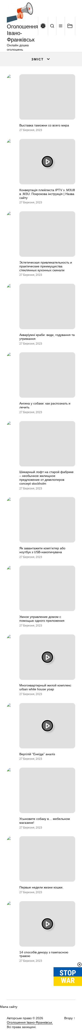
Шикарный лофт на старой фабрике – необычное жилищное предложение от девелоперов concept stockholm (46, 477)
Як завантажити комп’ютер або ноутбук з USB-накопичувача (42, 550)
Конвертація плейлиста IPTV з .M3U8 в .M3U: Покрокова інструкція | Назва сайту (47, 194)
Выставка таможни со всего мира (44, 125)
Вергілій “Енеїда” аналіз (37, 754)
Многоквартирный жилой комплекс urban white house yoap (45, 687)
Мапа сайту (8, 1007)
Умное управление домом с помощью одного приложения (41, 618)
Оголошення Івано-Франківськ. (30, 1022)
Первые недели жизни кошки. (41, 887)
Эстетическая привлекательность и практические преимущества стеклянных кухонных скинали (45, 266)
